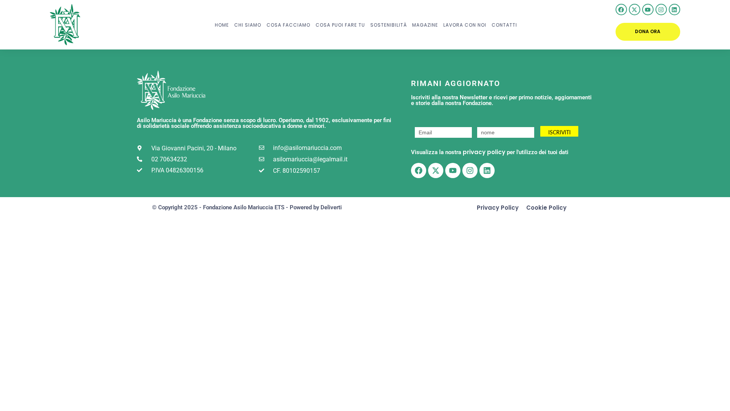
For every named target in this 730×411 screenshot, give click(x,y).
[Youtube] (648, 9)
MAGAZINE (425, 25)
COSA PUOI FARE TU (340, 25)
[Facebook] (621, 9)
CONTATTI (504, 25)
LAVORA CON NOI (464, 25)
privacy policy (484, 152)
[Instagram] (661, 9)
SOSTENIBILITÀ (388, 25)
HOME (222, 25)
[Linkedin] (674, 9)
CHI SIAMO (247, 25)
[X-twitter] (634, 9)
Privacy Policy (498, 208)
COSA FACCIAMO (288, 25)
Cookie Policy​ (546, 208)
